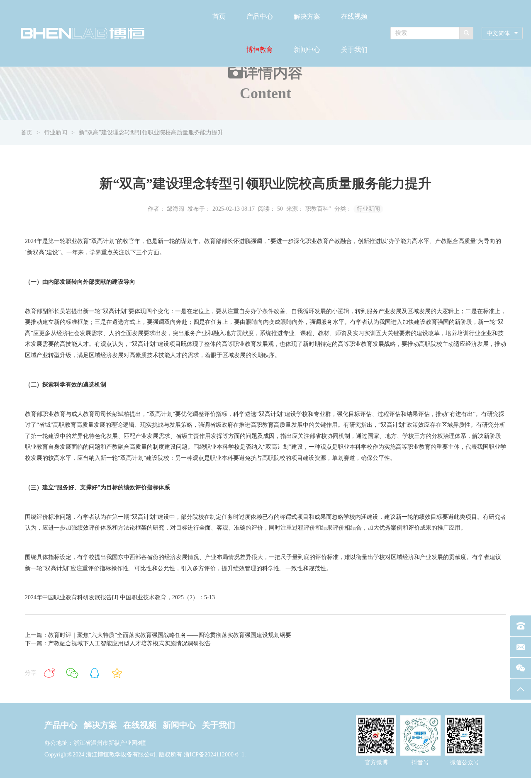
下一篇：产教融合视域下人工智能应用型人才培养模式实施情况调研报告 (118, 643)
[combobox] (502, 33)
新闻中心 (307, 49)
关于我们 (354, 49)
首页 (219, 16)
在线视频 (354, 16)
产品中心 (259, 16)
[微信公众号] (521, 668)
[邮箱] (521, 647)
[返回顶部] (521, 689)
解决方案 (307, 16)
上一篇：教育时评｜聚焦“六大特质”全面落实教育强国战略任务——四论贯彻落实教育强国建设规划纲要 (158, 635)
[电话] (521, 626)
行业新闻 (55, 132)
